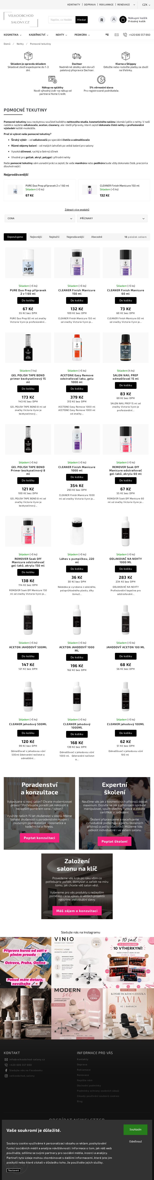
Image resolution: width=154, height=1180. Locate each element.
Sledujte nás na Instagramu (80, 932)
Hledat (81, 19)
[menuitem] (14, 34)
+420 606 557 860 (20, 1064)
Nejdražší (54, 237)
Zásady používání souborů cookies (98, 1095)
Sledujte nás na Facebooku (26, 1070)
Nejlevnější (36, 237)
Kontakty (73, 4)
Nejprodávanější (75, 237)
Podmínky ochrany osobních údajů (98, 1090)
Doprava (90, 4)
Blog (80, 1101)
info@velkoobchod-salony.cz (27, 1059)
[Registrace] (103, 19)
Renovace (123, 4)
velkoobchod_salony (22, 1075)
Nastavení (13, 1170)
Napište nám (85, 1080)
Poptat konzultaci (39, 838)
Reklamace (106, 4)
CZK (145, 4)
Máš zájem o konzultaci (77, 911)
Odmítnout (135, 1142)
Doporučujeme (15, 237)
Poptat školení (115, 841)
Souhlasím (135, 1130)
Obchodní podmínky (89, 1085)
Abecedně (96, 237)
